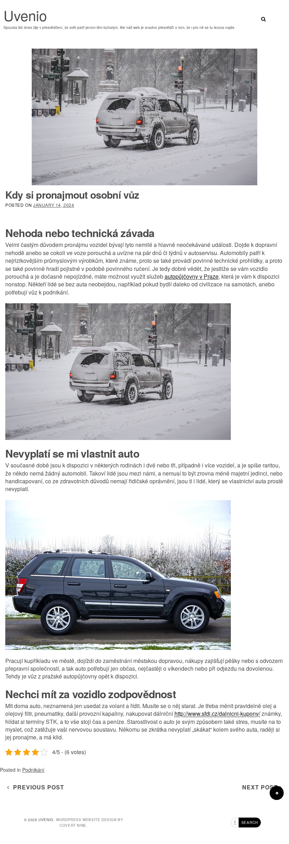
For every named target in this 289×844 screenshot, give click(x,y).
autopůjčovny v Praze (192, 276)
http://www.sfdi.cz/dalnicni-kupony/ (217, 713)
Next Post (260, 787)
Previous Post (37, 787)
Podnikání (33, 769)
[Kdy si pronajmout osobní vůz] (144, 117)
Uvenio (25, 15)
